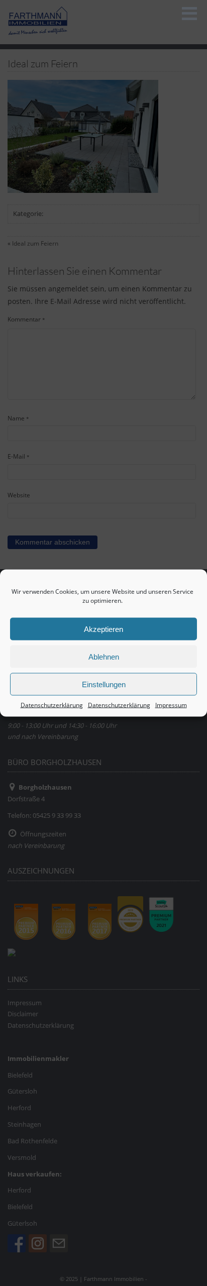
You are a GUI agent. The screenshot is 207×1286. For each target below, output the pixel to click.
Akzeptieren (103, 628)
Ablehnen (103, 656)
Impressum (171, 705)
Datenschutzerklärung (52, 705)
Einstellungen (104, 684)
